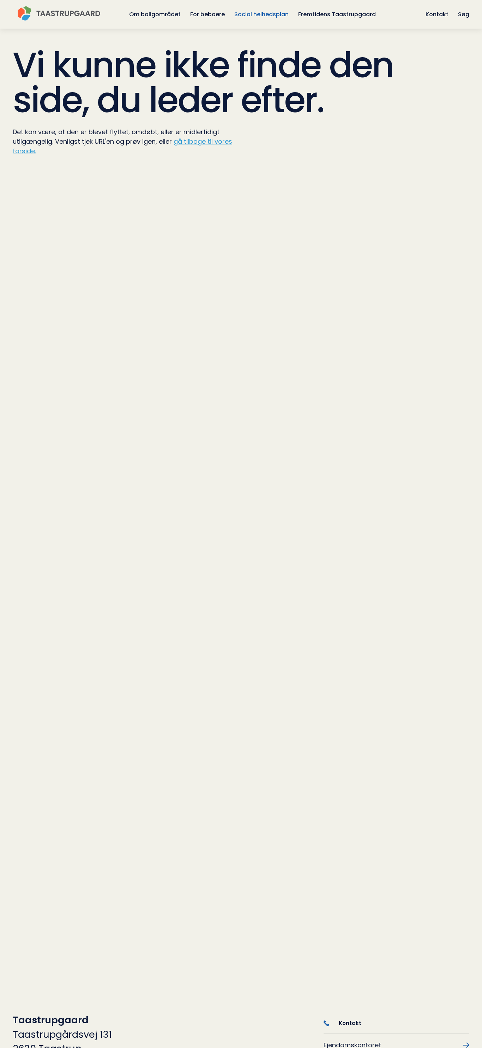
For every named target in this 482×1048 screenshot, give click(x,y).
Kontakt (437, 14)
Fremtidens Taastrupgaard (337, 14)
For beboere (207, 14)
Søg (463, 14)
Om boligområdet (155, 14)
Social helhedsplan (261, 14)
